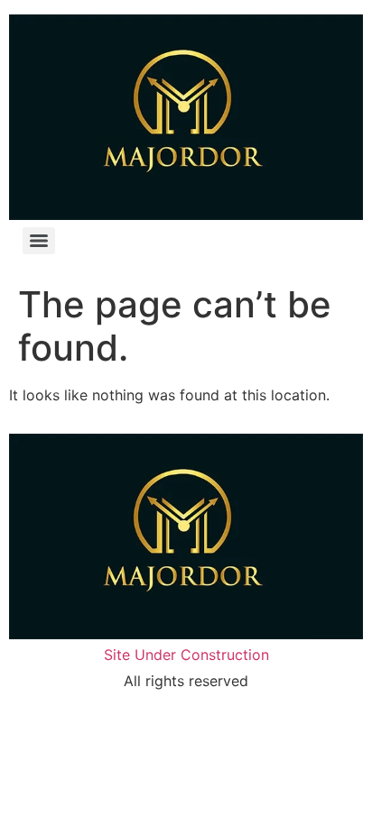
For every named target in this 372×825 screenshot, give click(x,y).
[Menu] (39, 240)
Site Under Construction (186, 655)
